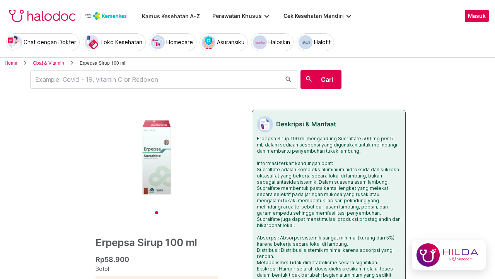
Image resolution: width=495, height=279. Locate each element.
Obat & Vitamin (48, 62)
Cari (327, 79)
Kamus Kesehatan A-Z (171, 16)
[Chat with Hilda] (449, 255)
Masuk (477, 16)
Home (11, 62)
